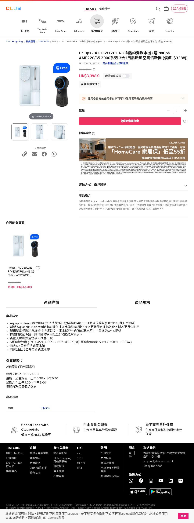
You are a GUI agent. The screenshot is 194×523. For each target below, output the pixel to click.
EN (130, 456)
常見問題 (58, 471)
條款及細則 (107, 463)
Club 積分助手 (38, 468)
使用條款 (106, 458)
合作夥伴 (104, 9)
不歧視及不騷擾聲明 (110, 469)
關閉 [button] (183, 516)
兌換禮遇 (35, 463)
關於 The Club (15, 453)
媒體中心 (11, 471)
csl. (79, 453)
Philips (46, 408)
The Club (90, 9)
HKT (79, 468)
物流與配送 (60, 453)
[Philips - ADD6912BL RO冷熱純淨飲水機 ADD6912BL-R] (39, 132)
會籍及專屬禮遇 (39, 453)
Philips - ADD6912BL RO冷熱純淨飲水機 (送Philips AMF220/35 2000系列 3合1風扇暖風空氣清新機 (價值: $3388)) (21, 271)
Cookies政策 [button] (56, 518)
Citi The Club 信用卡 (14, 464)
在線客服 (58, 476)
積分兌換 (35, 473)
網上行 (81, 463)
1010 (80, 458)
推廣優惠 (30, 41)
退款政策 (58, 466)
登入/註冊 (179, 8)
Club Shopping (14, 41)
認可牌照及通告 (110, 476)
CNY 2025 (43, 41)
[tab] (51, 302)
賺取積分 (35, 458)
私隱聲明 (106, 453)
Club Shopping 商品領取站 (62, 459)
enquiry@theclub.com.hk (158, 461)
